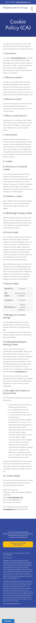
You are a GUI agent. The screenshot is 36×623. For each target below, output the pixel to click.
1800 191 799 (9, 555)
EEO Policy (10, 535)
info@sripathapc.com (23, 2)
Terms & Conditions (12, 532)
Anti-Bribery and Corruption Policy (20, 535)
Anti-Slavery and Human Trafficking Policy (18, 537)
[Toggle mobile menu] (32, 8)
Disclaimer (5, 533)
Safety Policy (25, 532)
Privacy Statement (12, 533)
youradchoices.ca (20, 371)
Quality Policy (19, 532)
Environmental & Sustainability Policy (25, 533)
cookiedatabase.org (9, 509)
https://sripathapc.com (18, 58)
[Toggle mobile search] (32, 10)
